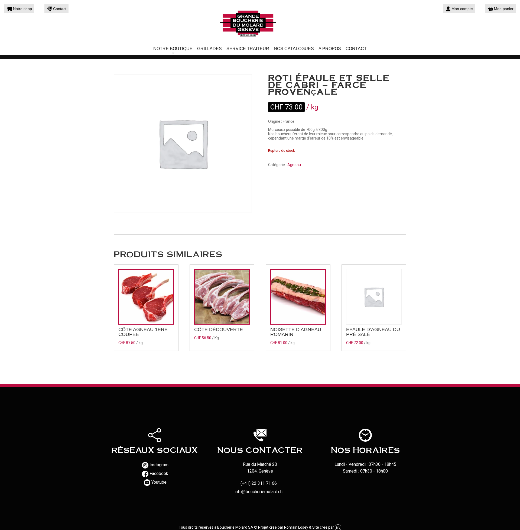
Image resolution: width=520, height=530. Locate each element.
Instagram (159, 464)
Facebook (159, 473)
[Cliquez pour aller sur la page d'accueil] (260, 23)
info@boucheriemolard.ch (258, 491)
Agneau (294, 165)
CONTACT (356, 48)
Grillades (209, 48)
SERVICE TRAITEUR (247, 48)
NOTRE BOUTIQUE (173, 48)
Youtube (159, 482)
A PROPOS (329, 48)
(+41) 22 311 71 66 (258, 483)
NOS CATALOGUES (294, 48)
